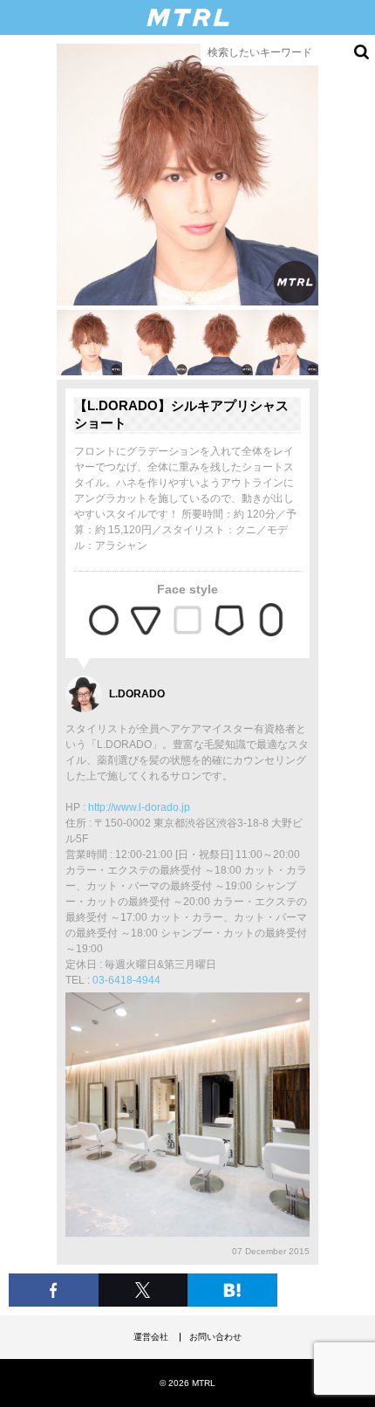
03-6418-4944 (126, 980)
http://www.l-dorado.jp (139, 807)
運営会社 (150, 1337)
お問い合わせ (215, 1337)
